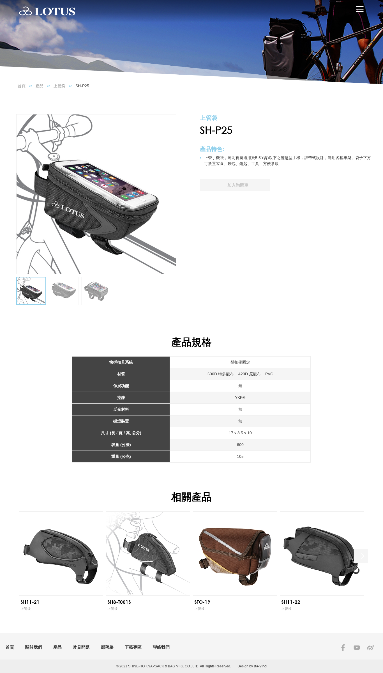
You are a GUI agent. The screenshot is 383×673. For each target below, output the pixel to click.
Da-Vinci (260, 666)
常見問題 (81, 647)
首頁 (22, 86)
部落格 (107, 647)
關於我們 (33, 647)
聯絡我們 (161, 647)
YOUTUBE (356, 647)
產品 (39, 86)
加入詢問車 (237, 185)
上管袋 (59, 86)
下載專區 (133, 647)
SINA (370, 647)
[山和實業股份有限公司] (47, 11)
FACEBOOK (343, 647)
